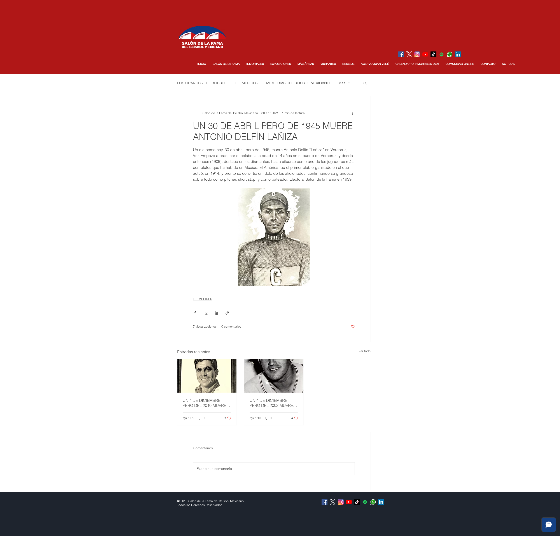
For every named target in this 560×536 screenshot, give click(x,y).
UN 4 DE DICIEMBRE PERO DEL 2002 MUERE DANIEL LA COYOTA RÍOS (273, 403)
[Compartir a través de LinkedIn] (216, 313)
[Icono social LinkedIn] (458, 54)
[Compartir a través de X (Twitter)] (206, 313)
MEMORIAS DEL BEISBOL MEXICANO (298, 83)
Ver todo (365, 351)
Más (341, 83)
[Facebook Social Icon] (401, 54)
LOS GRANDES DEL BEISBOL (202, 83)
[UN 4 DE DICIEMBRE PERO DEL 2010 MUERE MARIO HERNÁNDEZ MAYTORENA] (206, 376)
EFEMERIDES (246, 83)
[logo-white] (409, 54)
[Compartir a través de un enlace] (227, 313)
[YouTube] (425, 54)
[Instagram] (417, 54)
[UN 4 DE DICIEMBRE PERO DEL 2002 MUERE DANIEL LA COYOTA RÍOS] (273, 376)
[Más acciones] (352, 113)
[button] (226, 63)
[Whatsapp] (450, 54)
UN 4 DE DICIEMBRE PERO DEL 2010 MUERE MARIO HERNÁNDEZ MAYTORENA (204, 403)
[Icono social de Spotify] (441, 54)
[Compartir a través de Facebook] (195, 313)
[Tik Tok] (433, 54)
